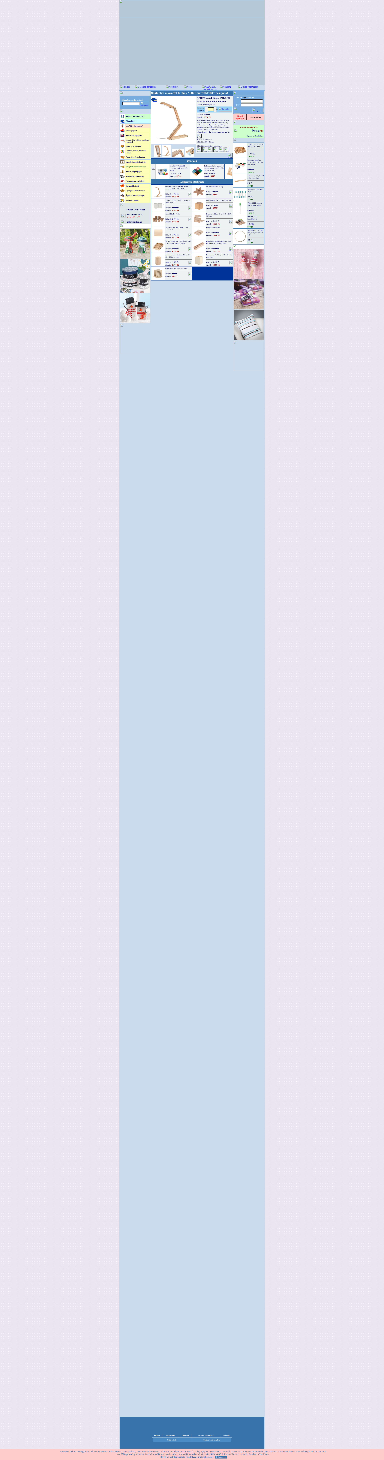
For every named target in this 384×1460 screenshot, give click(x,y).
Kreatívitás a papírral (134, 135)
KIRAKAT (192, 161)
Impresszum (170, 1435)
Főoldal (157, 1435)
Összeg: (256, 130)
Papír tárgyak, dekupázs (135, 157)
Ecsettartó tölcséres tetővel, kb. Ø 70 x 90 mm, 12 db (255, 162)
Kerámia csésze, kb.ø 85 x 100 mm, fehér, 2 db (177, 201)
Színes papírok (131, 130)
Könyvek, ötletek (132, 200)
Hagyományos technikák (135, 181)
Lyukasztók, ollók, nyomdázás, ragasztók (137, 141)
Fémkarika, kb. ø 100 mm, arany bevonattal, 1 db (255, 232)
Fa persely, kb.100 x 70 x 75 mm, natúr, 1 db (177, 228)
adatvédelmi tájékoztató (200, 1457)
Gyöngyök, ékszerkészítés (135, 190)
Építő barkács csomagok (135, 195)
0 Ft (261, 130)
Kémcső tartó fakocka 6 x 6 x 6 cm (218, 200)
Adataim (226, 1435)
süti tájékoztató (177, 1457)
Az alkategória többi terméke (192, 181)
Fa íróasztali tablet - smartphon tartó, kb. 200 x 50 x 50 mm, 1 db (219, 242)
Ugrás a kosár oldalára (255, 136)
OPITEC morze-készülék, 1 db (253, 218)
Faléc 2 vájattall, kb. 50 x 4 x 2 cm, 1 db (256, 177)
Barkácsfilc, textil (132, 186)
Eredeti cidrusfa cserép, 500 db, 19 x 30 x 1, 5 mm (256, 146)
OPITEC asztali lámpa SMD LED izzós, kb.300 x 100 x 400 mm (176, 187)
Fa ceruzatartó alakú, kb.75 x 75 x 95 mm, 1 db (219, 256)
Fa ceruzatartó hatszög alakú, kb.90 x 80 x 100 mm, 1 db (178, 256)
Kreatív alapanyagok (134, 171)
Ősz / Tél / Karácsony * (134, 126)
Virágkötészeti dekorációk (136, 166)
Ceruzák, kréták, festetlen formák (136, 151)
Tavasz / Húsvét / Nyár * (135, 116)
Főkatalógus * (131, 121)
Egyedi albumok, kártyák (136, 162)
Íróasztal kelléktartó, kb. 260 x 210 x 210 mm (219, 215)
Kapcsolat (185, 1435)
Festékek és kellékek (133, 146)
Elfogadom (221, 1457)
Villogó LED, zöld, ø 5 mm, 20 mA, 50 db (256, 204)
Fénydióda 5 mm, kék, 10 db (255, 190)
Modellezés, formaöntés (135, 176)
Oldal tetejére (172, 1440)
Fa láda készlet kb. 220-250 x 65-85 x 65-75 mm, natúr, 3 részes (178, 242)
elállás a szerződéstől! (206, 1435)
